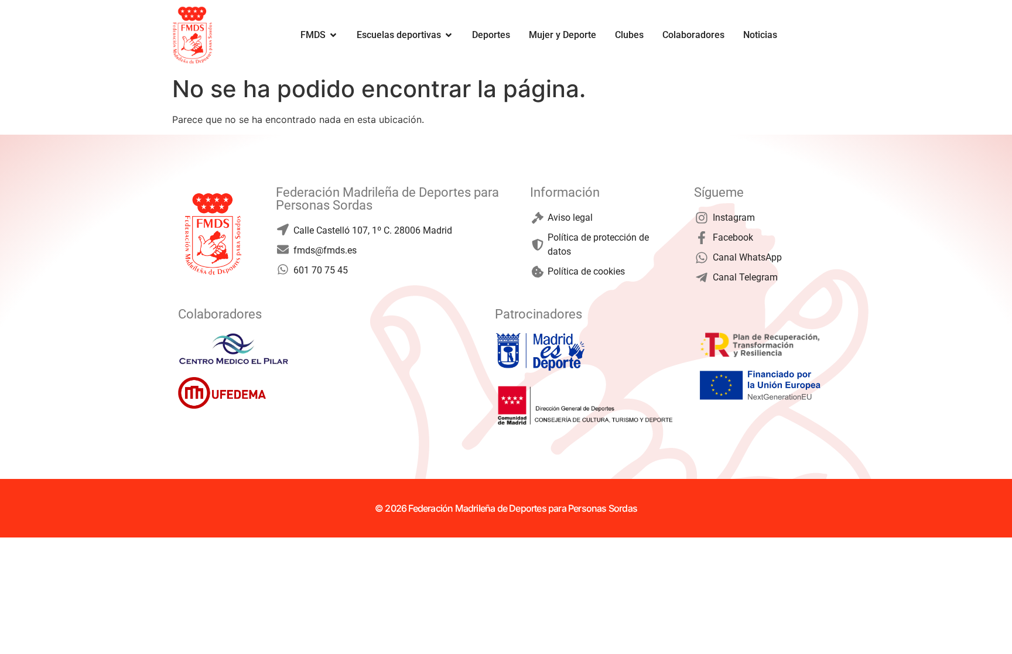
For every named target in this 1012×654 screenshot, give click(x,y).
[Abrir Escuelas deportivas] (448, 35)
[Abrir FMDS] (333, 35)
